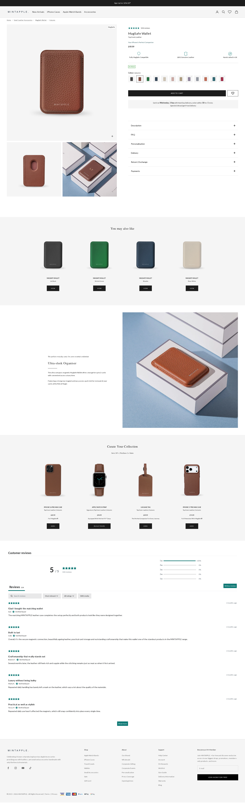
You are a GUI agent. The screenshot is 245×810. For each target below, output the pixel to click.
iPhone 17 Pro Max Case (192, 507)
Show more (122, 724)
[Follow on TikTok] (30, 768)
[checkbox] (84, 596)
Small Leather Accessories (23, 20)
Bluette (145, 281)
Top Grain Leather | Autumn (53, 510)
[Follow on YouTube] (23, 768)
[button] (229, 12)
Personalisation (128, 772)
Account (161, 760)
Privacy (54, 794)
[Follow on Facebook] (8, 768)
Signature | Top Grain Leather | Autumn (99, 510)
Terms (47, 794)
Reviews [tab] (16, 587)
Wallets (87, 768)
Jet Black (53, 281)
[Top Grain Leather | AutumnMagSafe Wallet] (131, 78)
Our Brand (126, 755)
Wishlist (161, 768)
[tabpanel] (122, 661)
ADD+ (53, 526)
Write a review (230, 586)
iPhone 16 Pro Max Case (53, 507)
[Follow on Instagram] (15, 768)
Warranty (162, 781)
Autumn (52, 20)
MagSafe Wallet (41, 20)
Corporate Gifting (128, 764)
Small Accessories (91, 772)
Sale (85, 777)
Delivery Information (166, 777)
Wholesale (126, 760)
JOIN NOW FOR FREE (217, 777)
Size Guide (162, 772)
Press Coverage (128, 777)
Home (9, 20)
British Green (99, 281)
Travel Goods (89, 764)
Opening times (127, 781)
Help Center (163, 755)
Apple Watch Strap (99, 507)
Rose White (192, 281)
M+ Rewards (163, 764)
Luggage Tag (145, 507)
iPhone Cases (89, 760)
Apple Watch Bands (91, 755)
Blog (160, 785)
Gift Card (87, 781)
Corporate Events (128, 768)
